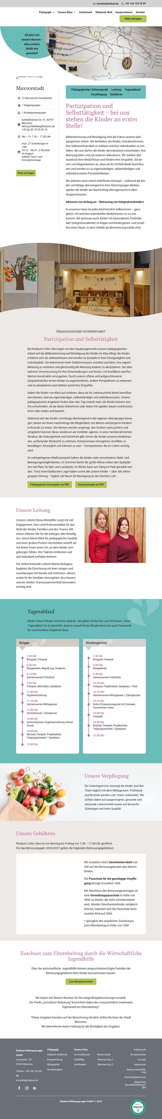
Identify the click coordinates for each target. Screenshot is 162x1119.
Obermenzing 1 (105, 1059)
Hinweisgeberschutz (135, 1077)
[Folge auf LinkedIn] (34, 1088)
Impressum (140, 1064)
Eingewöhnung (55, 1059)
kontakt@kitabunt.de (27, 1080)
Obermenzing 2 (105, 1064)
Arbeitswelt (85, 12)
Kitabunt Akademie (57, 1054)
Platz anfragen (133, 18)
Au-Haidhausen (82, 1054)
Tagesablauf (132, 90)
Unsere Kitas (65, 12)
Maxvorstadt (103, 1054)
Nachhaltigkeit (55, 1069)
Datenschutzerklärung (136, 1071)
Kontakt (140, 12)
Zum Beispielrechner (81, 981)
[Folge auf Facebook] (19, 1088)
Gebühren (116, 94)
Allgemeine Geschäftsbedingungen (135, 1085)
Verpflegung (99, 94)
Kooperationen (124, 12)
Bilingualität (53, 1064)
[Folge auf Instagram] (27, 1088)
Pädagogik (45, 12)
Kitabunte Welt (104, 12)
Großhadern (80, 1064)
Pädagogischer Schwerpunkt (89, 90)
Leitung (116, 90)
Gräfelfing (79, 1059)
